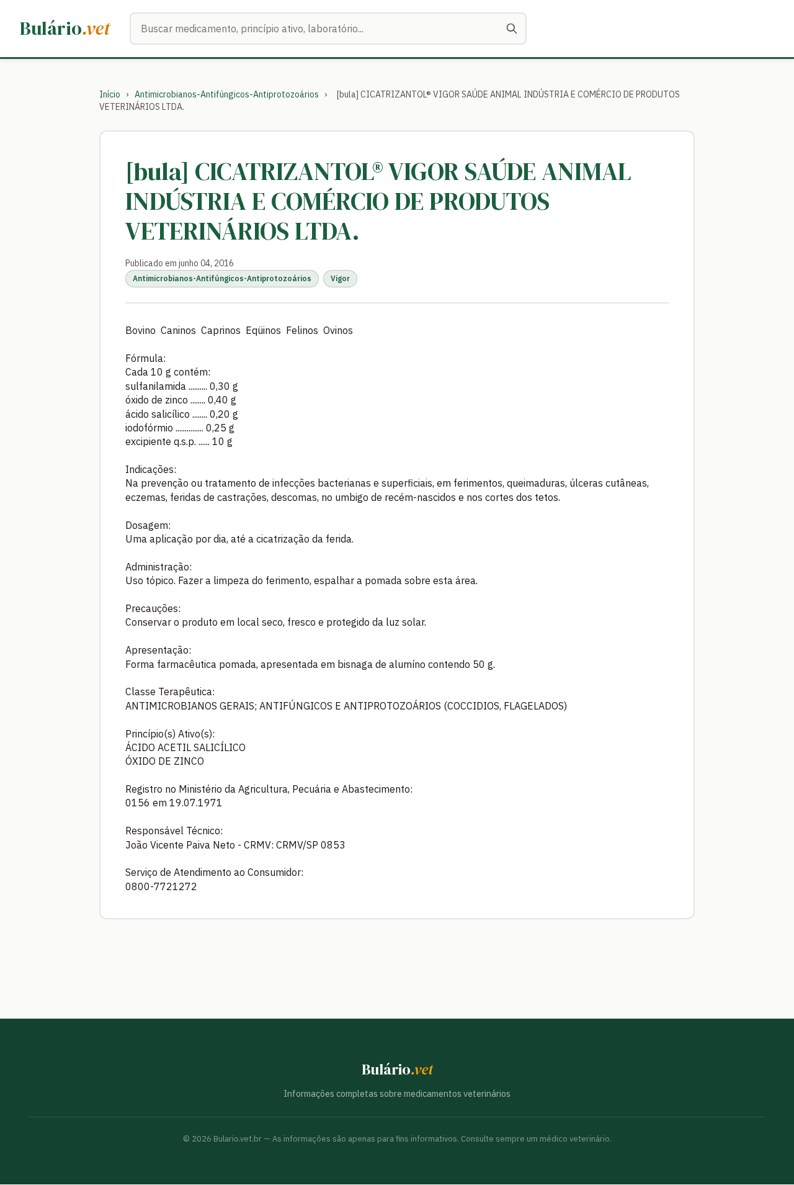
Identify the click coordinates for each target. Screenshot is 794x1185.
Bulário (65, 28)
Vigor (340, 278)
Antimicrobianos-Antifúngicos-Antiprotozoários (227, 94)
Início (109, 94)
